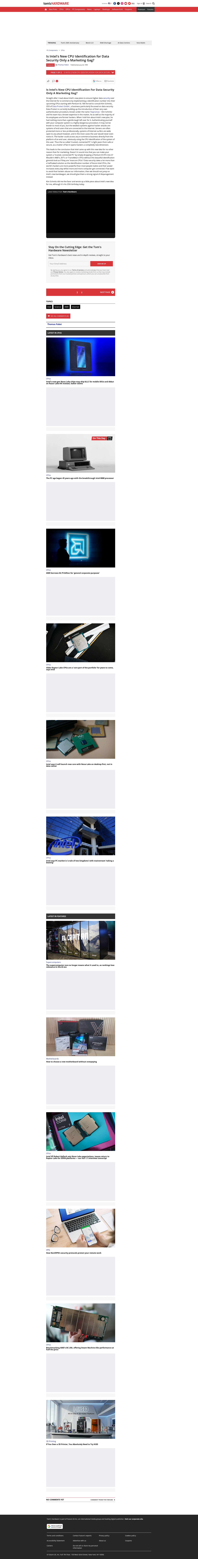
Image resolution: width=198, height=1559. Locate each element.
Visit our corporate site (134, 1519)
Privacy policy (104, 1535)
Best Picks (53, 9)
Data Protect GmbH (60, 106)
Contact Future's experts (82, 1535)
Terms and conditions (55, 1535)
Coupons (128, 9)
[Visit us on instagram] (122, 3)
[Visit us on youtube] (125, 3)
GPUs (68, 9)
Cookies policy (130, 1535)
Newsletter (110, 81)
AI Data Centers (124, 43)
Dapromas (95, 112)
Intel (49, 307)
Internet (75, 307)
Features (50, 65)
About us (102, 1541)
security (106, 98)
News (89, 9)
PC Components (78, 9)
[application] (80, 213)
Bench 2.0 (89, 43)
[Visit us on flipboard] (129, 3)
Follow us (98, 81)
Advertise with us (79, 1541)
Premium (141, 9)
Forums (150, 9)
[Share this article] (48, 81)
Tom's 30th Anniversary (70, 43)
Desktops (106, 9)
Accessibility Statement (56, 1541)
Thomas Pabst (63, 65)
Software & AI (117, 9)
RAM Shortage (105, 43)
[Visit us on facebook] (114, 3)
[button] (150, 3)
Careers (50, 1546)
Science (58, 307)
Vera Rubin (141, 43)
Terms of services (78, 270)
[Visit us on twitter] (118, 3)
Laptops (97, 9)
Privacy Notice (58, 272)
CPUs (61, 9)
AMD (67, 307)
